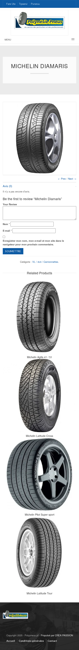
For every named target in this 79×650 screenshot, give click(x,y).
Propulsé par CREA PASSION (57, 635)
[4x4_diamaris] (39, 138)
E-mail (7, 230)
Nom (6, 224)
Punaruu (35, 3)
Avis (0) (7, 186)
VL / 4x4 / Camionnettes (45, 261)
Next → (72, 178)
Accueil (10, 640)
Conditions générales (31, 640)
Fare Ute (10, 3)
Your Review (10, 204)
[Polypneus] (15, 610)
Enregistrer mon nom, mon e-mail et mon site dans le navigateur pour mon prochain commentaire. (33, 242)
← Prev (62, 178)
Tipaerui (23, 3)
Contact (52, 640)
